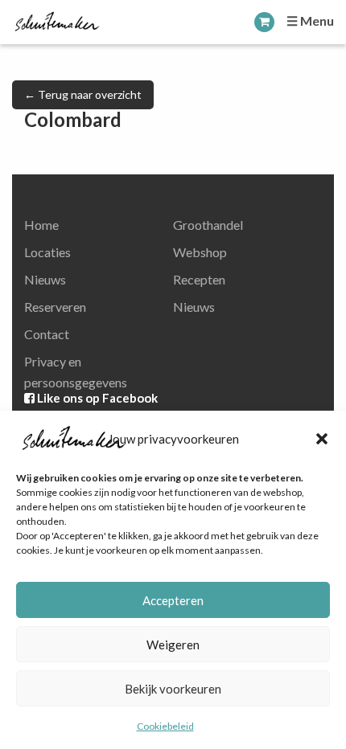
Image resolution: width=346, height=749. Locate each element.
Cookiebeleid (165, 726)
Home (41, 224)
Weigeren (173, 644)
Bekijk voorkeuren (173, 688)
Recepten (199, 279)
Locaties (47, 252)
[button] (322, 439)
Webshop (200, 252)
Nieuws (45, 279)
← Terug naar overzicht (83, 94)
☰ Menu (310, 20)
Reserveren (55, 306)
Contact (46, 334)
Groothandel (208, 224)
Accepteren (173, 600)
